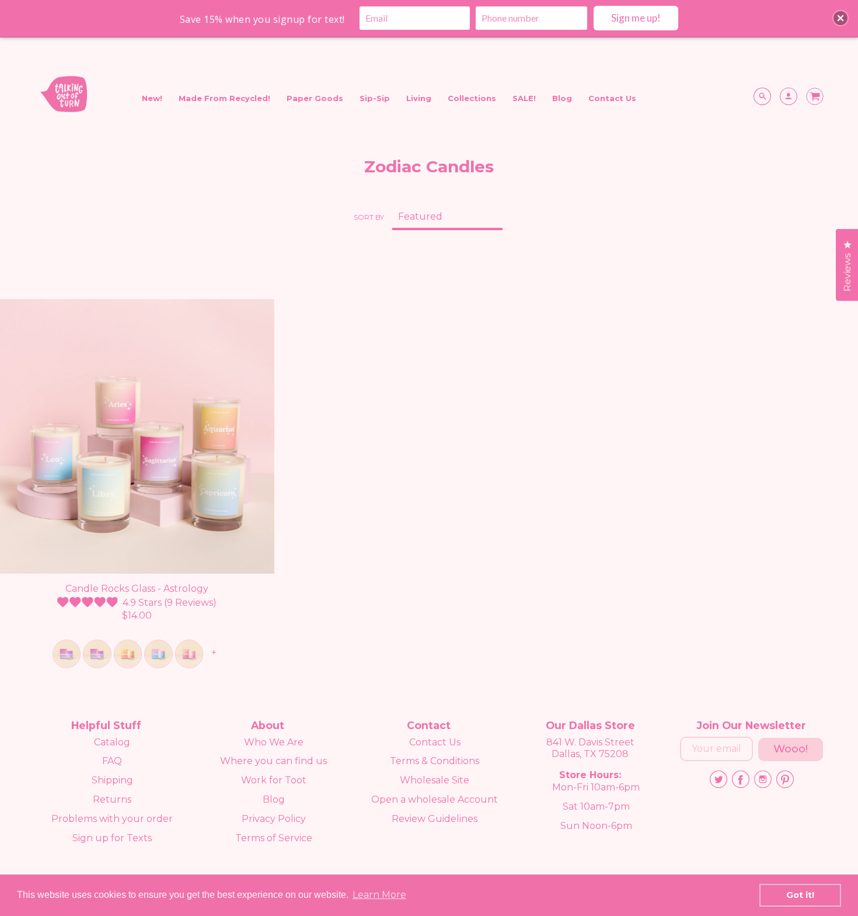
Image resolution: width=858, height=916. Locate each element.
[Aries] (189, 654)
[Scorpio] (97, 654)
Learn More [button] (379, 894)
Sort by (369, 217)
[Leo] (158, 654)
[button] (840, 18)
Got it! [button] (800, 895)
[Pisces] (128, 654)
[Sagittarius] (67, 654)
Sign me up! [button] (636, 18)
